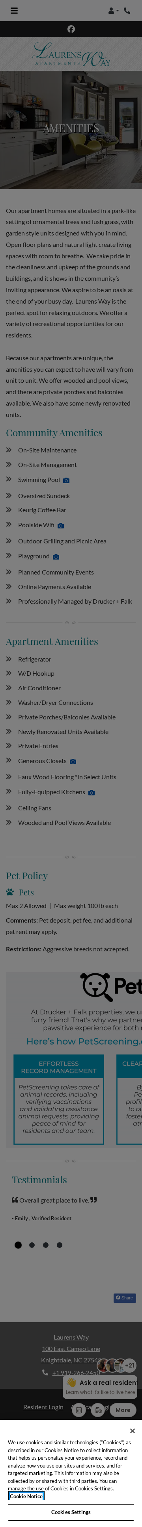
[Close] (132, 1431)
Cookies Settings (71, 1512)
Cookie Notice (26, 1496)
